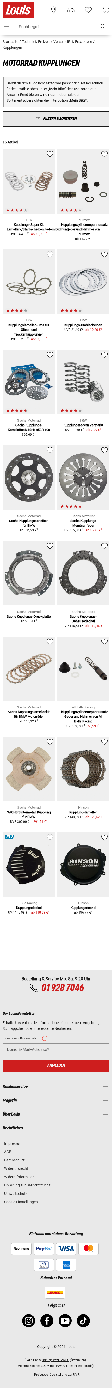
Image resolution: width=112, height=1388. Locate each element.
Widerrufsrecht (16, 1168)
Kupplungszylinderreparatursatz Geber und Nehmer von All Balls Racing (84, 716)
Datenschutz (14, 1160)
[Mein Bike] (71, 10)
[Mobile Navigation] (6, 26)
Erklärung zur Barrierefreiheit (27, 1185)
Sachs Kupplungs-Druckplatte (29, 616)
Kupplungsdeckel (29, 908)
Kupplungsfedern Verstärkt (83, 425)
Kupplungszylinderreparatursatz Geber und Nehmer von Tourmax (84, 229)
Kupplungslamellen (83, 812)
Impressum (13, 1143)
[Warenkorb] (105, 10)
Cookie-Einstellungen (21, 1202)
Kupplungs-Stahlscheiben (83, 325)
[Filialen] (54, 10)
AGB (7, 1152)
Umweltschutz (15, 1193)
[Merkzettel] (88, 10)
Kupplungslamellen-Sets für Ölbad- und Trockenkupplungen (28, 329)
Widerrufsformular (19, 1177)
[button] (103, 27)
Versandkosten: (29, 1366)
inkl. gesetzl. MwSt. (55, 1360)
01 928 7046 (62, 988)
